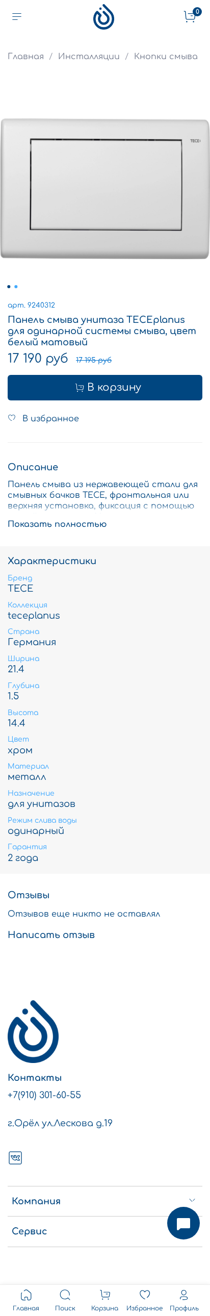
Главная (26, 56)
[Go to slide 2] (15, 286)
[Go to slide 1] (8, 286)
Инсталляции (89, 56)
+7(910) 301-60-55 (44, 1095)
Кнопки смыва (166, 56)
